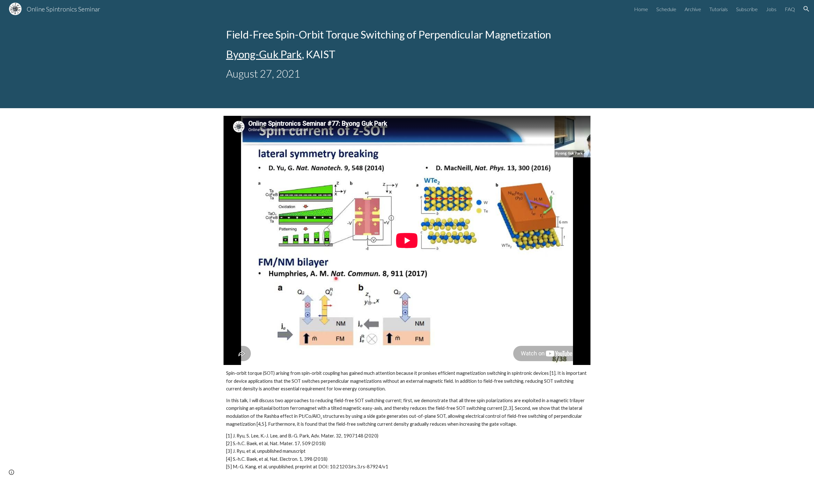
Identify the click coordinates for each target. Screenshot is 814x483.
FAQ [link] (790, 9)
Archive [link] (693, 9)
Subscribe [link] (747, 9)
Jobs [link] (771, 9)
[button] (806, 9)
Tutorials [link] (718, 9)
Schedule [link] (666, 9)
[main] (407, 54)
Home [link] (641, 9)
